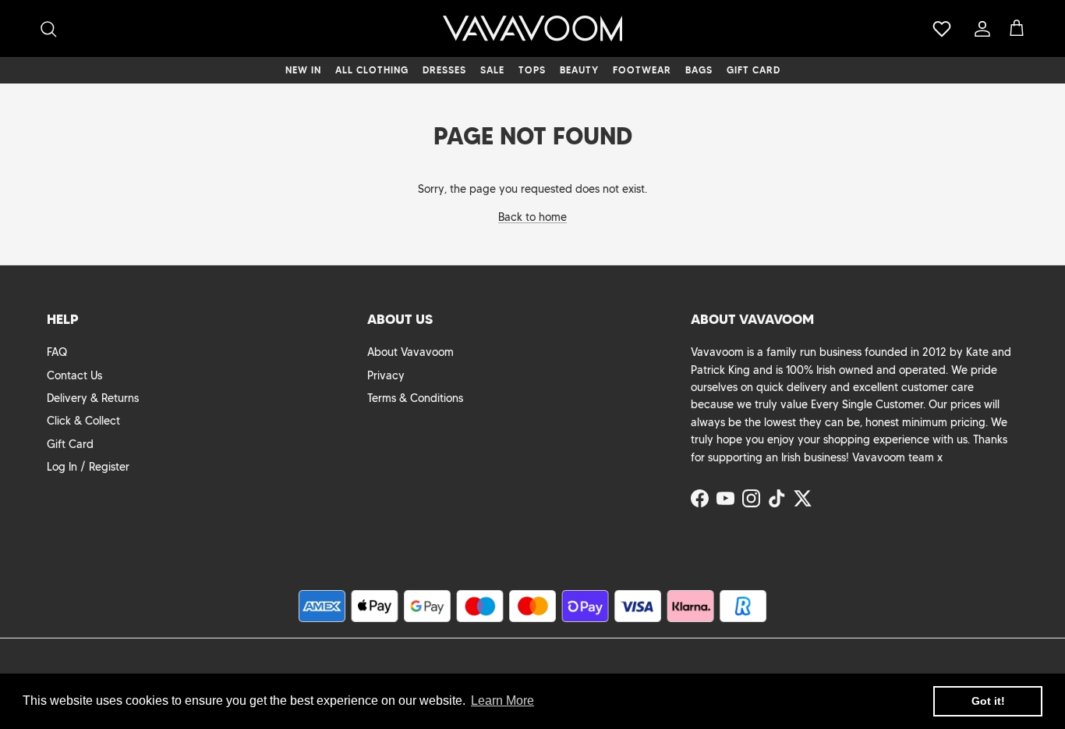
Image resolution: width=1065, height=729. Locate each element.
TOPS (532, 70)
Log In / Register (88, 467)
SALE (492, 70)
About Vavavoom (410, 352)
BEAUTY (579, 70)
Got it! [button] (988, 701)
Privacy (386, 375)
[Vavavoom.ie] (532, 28)
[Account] (979, 29)
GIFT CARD (753, 70)
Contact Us (74, 375)
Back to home (532, 217)
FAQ (57, 352)
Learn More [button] (502, 700)
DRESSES (444, 70)
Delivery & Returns (93, 398)
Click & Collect (83, 421)
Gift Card (70, 444)
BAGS (699, 70)
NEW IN (303, 70)
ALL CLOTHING (372, 70)
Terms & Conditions (415, 398)
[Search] (48, 29)
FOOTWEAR (642, 70)
